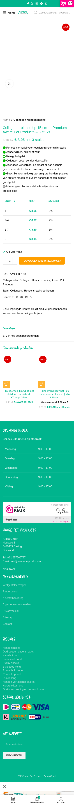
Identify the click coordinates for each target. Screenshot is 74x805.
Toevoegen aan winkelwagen (41, 261)
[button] (6, 384)
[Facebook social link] (28, 3)
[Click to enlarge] (9, 84)
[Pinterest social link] (41, 3)
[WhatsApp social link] (46, 3)
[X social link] (32, 3)
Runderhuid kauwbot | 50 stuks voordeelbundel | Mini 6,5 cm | (54, 394)
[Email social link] (36, 3)
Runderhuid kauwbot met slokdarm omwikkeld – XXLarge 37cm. (19, 394)
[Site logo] (23, 12)
